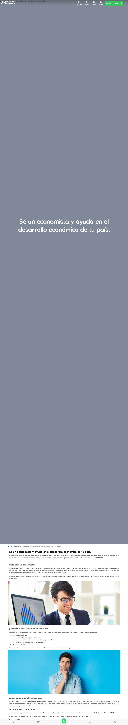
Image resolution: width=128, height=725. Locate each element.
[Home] (8, 546)
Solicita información (115, 3)
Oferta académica (16, 546)
